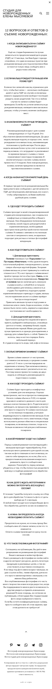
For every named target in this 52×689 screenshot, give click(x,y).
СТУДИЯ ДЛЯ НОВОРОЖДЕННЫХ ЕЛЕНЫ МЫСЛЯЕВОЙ (18, 13)
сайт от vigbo (26, 682)
